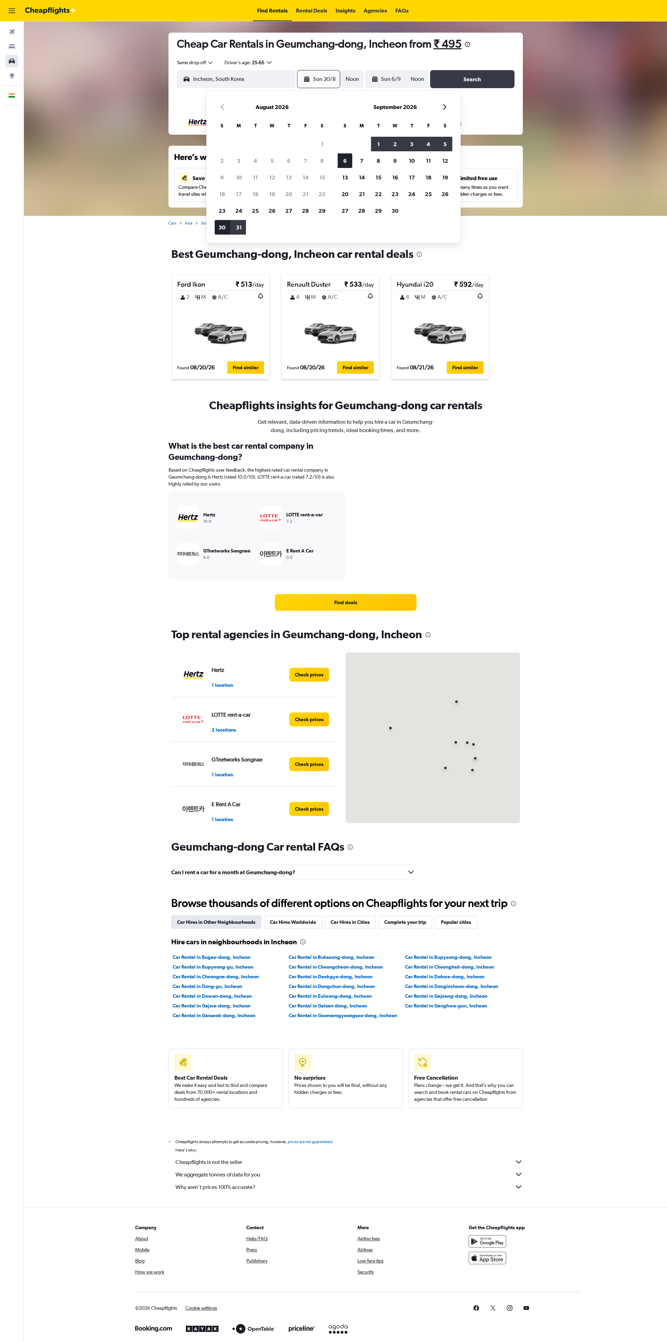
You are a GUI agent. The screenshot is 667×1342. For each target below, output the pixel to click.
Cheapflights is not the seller (208, 1162)
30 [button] (222, 227)
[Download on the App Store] (487, 1258)
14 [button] (305, 177)
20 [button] (288, 194)
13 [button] (289, 177)
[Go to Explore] (12, 76)
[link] (346, 602)
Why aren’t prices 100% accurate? (215, 1187)
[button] (11, 10)
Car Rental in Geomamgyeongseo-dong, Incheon (343, 1015)
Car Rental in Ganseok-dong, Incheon (214, 1015)
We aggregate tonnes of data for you (217, 1174)
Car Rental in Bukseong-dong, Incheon (331, 957)
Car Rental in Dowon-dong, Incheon (212, 996)
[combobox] (195, 62)
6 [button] (288, 161)
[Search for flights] (12, 32)
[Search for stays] (12, 46)
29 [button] (322, 211)
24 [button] (238, 211)
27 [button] (288, 211)
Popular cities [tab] (456, 922)
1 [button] (322, 144)
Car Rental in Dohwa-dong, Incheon (444, 976)
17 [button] (239, 194)
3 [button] (238, 161)
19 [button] (272, 194)
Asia (188, 223)
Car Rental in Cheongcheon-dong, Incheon (336, 967)
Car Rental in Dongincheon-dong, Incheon (451, 986)
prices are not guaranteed (310, 1141)
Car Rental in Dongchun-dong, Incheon (332, 986)
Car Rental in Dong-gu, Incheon (207, 986)
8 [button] (322, 161)
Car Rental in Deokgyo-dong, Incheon (330, 976)
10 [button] (239, 177)
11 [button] (255, 177)
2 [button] (222, 161)
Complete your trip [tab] (405, 922)
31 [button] (239, 227)
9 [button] (222, 177)
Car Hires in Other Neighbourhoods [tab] (216, 922)
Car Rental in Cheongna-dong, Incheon (216, 976)
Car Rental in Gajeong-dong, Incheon (446, 996)
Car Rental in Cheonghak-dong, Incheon (449, 967)
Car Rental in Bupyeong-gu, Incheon (213, 967)
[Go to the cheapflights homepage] (50, 10)
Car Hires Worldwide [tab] (293, 922)
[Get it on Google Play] (487, 1241)
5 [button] (272, 161)
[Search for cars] (12, 61)
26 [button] (272, 211)
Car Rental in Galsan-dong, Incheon (328, 1005)
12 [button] (272, 177)
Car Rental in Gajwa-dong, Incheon (211, 1005)
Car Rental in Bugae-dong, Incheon (211, 957)
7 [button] (305, 161)
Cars (172, 223)
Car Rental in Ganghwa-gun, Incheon (446, 1005)
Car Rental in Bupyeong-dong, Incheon (448, 957)
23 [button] (222, 211)
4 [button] (255, 161)
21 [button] (305, 194)
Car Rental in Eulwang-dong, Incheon (330, 996)
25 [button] (255, 211)
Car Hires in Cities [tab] (350, 922)
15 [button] (322, 177)
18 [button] (255, 194)
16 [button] (222, 194)
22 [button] (322, 194)
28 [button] (305, 211)
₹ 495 (448, 43)
